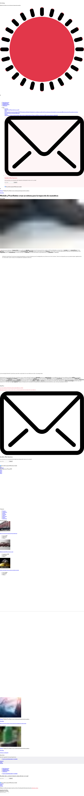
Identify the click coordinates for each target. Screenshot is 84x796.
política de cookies (35, 788)
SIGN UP (15, 182)
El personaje (4, 516)
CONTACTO (4, 771)
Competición (4, 512)
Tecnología (2, 192)
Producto (4, 511)
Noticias (3, 517)
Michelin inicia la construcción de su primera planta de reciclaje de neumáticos (18, 389)
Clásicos (3, 515)
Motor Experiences (5, 768)
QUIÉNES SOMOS (5, 770)
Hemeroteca (4, 518)
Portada (1, 190)
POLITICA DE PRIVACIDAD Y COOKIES (9, 759)
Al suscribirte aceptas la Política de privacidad (13, 186)
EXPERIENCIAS (5, 769)
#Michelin (2, 467)
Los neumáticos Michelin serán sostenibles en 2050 (11, 387)
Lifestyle (3, 513)
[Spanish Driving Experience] (1, 2)
